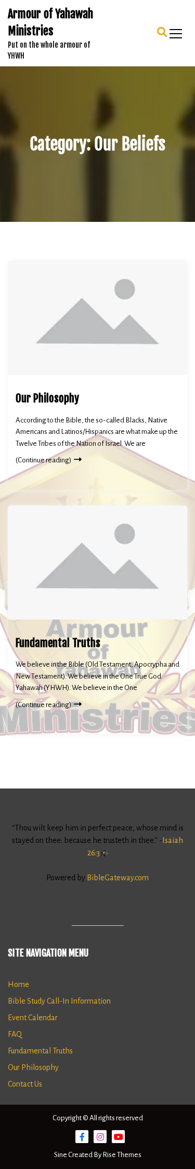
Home (18, 984)
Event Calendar (33, 1017)
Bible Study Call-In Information (59, 1001)
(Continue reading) (43, 460)
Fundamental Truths (58, 643)
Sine (61, 1155)
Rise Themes (121, 1155)
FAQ (15, 1034)
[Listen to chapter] (104, 853)
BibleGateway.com (118, 878)
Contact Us (25, 1084)
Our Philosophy (47, 398)
